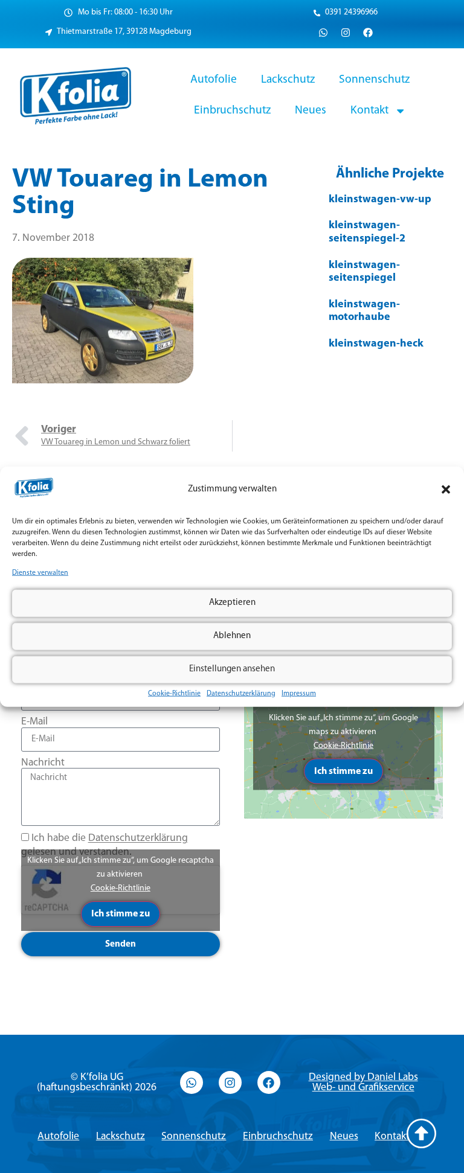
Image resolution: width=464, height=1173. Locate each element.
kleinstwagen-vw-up (380, 199)
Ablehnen (232, 636)
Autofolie (213, 80)
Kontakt (369, 110)
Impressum (299, 693)
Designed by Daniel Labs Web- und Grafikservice (363, 1082)
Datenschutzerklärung (241, 693)
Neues (310, 110)
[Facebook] (368, 32)
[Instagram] (345, 32)
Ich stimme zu (120, 914)
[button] (446, 490)
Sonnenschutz (374, 80)
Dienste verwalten (40, 573)
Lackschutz (288, 80)
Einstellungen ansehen (232, 669)
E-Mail (34, 722)
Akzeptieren (232, 602)
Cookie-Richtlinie (174, 693)
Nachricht (43, 763)
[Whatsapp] (323, 32)
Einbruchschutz (232, 110)
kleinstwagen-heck (376, 344)
